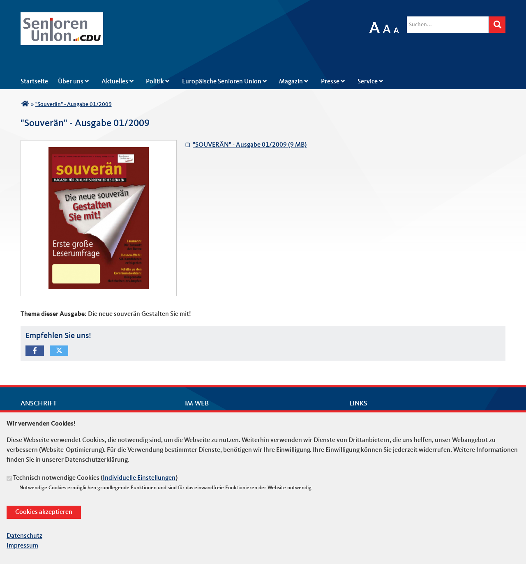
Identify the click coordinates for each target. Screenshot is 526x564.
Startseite (34, 81)
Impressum (22, 546)
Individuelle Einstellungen (139, 478)
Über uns (70, 81)
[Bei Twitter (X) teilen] (59, 350)
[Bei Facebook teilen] (34, 350)
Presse (330, 81)
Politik (155, 81)
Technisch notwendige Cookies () (95, 478)
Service (368, 81)
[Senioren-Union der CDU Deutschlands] (25, 104)
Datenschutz (24, 536)
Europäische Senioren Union (221, 81)
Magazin (291, 81)
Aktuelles (115, 81)
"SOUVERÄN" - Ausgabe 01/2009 (246, 144)
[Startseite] (62, 17)
